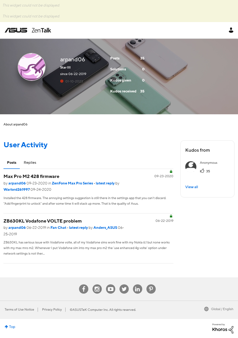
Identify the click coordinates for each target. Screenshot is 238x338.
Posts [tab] (11, 162)
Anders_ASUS (105, 227)
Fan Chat (58, 227)
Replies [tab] (30, 162)
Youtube (110, 284)
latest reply (105, 183)
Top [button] (12, 327)
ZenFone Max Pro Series (73, 183)
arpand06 (17, 183)
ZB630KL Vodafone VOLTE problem (42, 221)
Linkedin (137, 284)
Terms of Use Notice (19, 310)
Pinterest (151, 284)
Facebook (84, 284)
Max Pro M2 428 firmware (31, 177)
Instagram (97, 284)
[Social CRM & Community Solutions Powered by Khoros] (222, 328)
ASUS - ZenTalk (28, 30)
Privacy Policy (52, 310)
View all (191, 187)
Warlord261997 (16, 189)
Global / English (222, 309)
